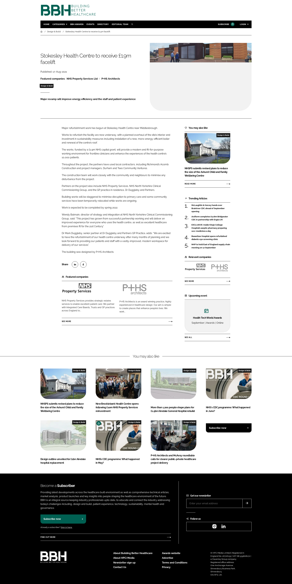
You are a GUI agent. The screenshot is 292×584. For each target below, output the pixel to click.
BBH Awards (76, 24)
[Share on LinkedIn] (75, 264)
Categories (58, 24)
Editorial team (120, 24)
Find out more (47, 537)
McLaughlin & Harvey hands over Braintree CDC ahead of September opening (210, 208)
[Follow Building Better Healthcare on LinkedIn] (223, 527)
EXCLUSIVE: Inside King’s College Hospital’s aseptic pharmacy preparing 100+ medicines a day (210, 228)
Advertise (167, 557)
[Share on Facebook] (83, 264)
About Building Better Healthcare (133, 553)
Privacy (166, 567)
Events (90, 24)
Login (243, 24)
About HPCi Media (123, 557)
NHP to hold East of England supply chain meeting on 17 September (210, 246)
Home (46, 24)
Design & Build (47, 86)
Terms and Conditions (174, 562)
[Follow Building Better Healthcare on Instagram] (214, 527)
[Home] (41, 31)
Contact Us (119, 567)
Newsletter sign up (124, 562)
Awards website (171, 553)
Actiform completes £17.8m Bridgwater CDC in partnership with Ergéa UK (210, 218)
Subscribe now (217, 428)
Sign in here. (66, 527)
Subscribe (223, 24)
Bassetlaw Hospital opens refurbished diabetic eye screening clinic (210, 238)
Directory (103, 24)
